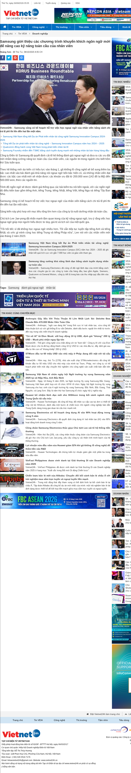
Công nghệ (38, 27)
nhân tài (50, 287)
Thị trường (62, 27)
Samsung (13, 287)
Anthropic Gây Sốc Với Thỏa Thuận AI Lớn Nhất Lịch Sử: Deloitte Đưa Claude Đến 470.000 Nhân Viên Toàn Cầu (68, 320)
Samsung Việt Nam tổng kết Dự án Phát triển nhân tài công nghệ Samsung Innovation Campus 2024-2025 (68, 245)
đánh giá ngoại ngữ (33, 287)
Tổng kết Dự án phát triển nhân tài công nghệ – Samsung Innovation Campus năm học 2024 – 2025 (53, 143)
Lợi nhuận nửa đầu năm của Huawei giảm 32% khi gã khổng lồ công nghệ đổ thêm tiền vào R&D (68, 447)
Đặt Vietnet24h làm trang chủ (105, 714)
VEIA (77, 3)
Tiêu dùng (105, 27)
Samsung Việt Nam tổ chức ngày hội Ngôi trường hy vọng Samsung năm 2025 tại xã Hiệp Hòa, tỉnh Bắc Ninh (68, 376)
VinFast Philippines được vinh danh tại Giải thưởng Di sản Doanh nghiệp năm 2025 (68, 462)
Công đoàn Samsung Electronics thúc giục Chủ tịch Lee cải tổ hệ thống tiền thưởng (68, 430)
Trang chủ (7, 33)
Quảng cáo (65, 3)
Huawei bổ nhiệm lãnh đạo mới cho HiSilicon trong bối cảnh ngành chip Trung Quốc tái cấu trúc (68, 397)
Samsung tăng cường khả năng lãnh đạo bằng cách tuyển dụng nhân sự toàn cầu (68, 263)
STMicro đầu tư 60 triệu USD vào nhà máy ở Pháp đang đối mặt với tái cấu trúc (68, 355)
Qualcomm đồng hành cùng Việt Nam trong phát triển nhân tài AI (35, 147)
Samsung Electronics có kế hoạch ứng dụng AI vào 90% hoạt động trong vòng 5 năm (68, 414)
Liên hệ (37, 3)
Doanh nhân (121, 493)
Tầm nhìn (84, 27)
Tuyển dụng (51, 3)
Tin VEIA (16, 27)
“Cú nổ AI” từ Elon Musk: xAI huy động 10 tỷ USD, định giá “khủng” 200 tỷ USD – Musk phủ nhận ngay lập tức (68, 338)
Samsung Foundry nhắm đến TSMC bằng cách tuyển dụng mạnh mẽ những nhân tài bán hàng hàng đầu (56, 150)
